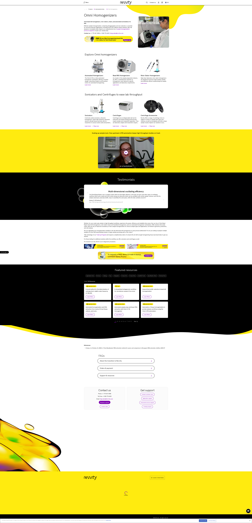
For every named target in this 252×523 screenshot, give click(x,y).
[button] (158, 2)
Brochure (98, 275)
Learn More (90, 296)
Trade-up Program (101, 235)
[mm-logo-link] (126, 2)
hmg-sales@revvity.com (116, 33)
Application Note (90, 275)
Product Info (124, 275)
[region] (126, 521)
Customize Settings (212, 520)
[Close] (249, 520)
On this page (3, 252)
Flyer (110, 275)
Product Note (132, 275)
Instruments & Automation (101, 9)
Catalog (105, 275)
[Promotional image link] (108, 39)
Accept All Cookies (203, 520)
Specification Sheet (152, 275)
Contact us (153, 2)
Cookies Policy (108, 520)
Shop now (96, 126)
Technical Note (162, 275)
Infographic (116, 275)
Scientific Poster (141, 275)
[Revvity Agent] (248, 511)
